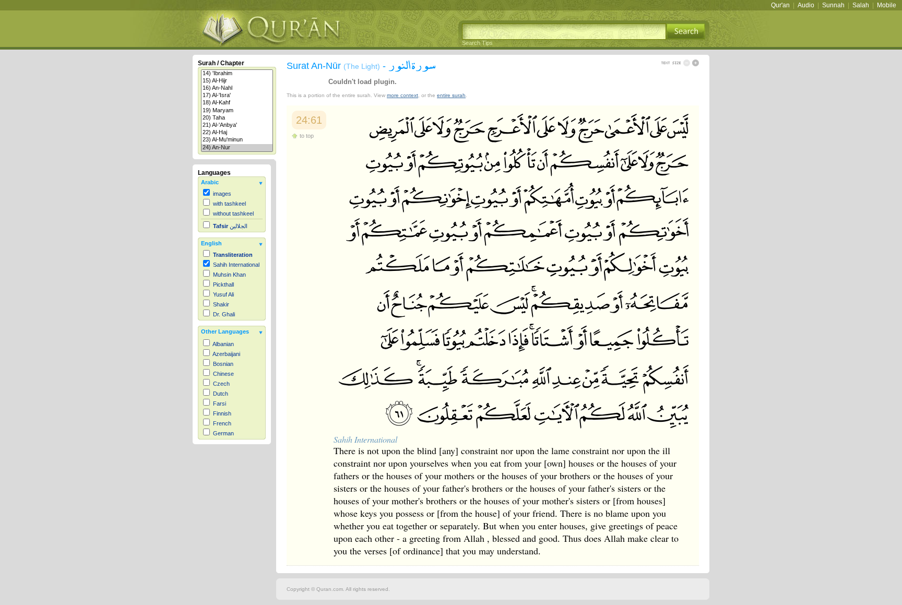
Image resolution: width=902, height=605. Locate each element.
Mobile (886, 5)
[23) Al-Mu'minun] (236, 140)
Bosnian (223, 364)
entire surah (451, 95)
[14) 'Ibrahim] (236, 73)
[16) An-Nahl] (236, 88)
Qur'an (780, 5)
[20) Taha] (236, 118)
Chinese (223, 374)
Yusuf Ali (223, 294)
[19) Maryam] (236, 110)
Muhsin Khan (229, 274)
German (223, 433)
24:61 (309, 120)
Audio (806, 5)
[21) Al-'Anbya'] (236, 125)
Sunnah (833, 5)
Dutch (220, 393)
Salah (860, 5)
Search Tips (477, 43)
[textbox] (564, 31)
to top (307, 136)
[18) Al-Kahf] (236, 102)
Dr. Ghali (224, 314)
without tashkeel (233, 213)
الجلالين (230, 226)
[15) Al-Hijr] (236, 81)
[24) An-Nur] (236, 147)
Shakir (221, 304)
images (222, 194)
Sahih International (236, 265)
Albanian (223, 344)
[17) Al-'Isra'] (236, 95)
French (222, 423)
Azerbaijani (226, 354)
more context (402, 95)
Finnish (222, 413)
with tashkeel (229, 203)
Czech (221, 384)
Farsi (219, 403)
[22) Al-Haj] (236, 132)
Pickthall (223, 284)
